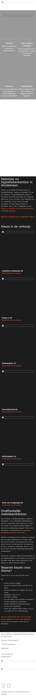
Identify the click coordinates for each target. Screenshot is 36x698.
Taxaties (9, 86)
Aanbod (9, 43)
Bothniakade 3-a (9, 456)
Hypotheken (27, 86)
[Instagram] (8, 685)
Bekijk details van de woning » (12, 273)
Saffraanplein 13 (9, 363)
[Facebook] (3, 685)
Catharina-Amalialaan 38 (12, 271)
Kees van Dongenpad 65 (12, 503)
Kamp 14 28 (7, 318)
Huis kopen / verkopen (27, 44)
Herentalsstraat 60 (10, 409)
